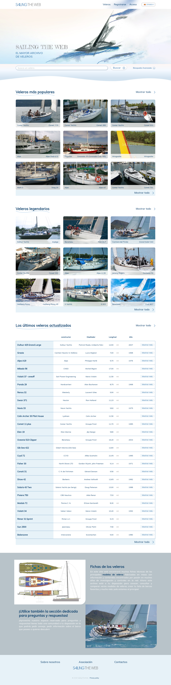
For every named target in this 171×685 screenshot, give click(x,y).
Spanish (149, 4)
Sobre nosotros (50, 662)
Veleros (107, 4)
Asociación (85, 662)
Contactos (120, 662)
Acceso (133, 4)
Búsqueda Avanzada (142, 68)
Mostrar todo (143, 91)
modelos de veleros (113, 574)
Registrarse (120, 4)
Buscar (117, 67)
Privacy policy (94, 678)
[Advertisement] (85, 29)
